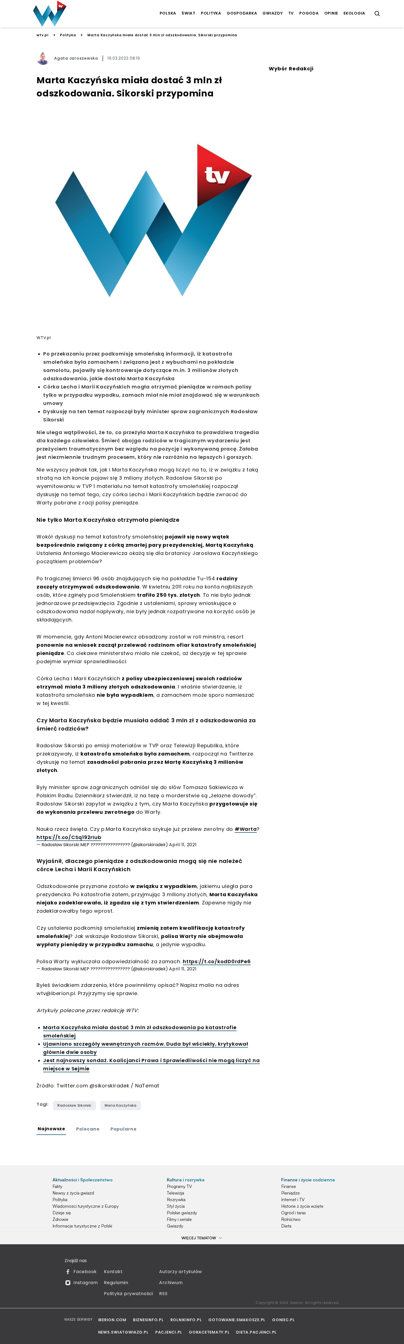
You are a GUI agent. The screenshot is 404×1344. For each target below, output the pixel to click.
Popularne (123, 1129)
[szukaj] (377, 13)
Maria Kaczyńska (121, 1105)
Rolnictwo (291, 1219)
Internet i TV (293, 1199)
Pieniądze (290, 1193)
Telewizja (175, 1193)
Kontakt (113, 1271)
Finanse (288, 1186)
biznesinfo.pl (148, 1320)
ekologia (354, 13)
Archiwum (170, 1282)
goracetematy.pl (209, 1332)
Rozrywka (176, 1199)
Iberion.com (112, 1320)
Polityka (68, 35)
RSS (163, 1293)
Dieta (286, 1226)
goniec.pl (283, 1320)
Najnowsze (51, 1129)
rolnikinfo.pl (186, 1320)
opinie (331, 13)
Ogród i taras (293, 1212)
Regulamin (116, 1282)
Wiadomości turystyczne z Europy (85, 1206)
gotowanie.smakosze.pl (236, 1320)
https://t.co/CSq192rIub (69, 837)
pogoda (309, 13)
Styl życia (176, 1206)
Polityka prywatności (128, 1293)
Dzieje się (61, 1212)
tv (291, 13)
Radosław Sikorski (74, 1105)
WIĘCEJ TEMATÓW (198, 1237)
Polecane (87, 1129)
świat (188, 13)
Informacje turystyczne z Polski (82, 1226)
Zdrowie (60, 1219)
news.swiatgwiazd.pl (123, 1332)
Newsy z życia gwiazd (73, 1193)
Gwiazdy (175, 1226)
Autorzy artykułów (180, 1271)
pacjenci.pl (168, 1332)
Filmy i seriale (179, 1219)
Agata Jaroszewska (76, 58)
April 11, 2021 (183, 845)
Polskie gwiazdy (182, 1212)
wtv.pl (43, 35)
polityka (211, 13)
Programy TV (179, 1186)
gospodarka (242, 13)
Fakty (57, 1186)
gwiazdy (272, 13)
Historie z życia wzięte (302, 1206)
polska (168, 13)
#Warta (246, 829)
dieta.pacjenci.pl (256, 1332)
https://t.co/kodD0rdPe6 (217, 961)
